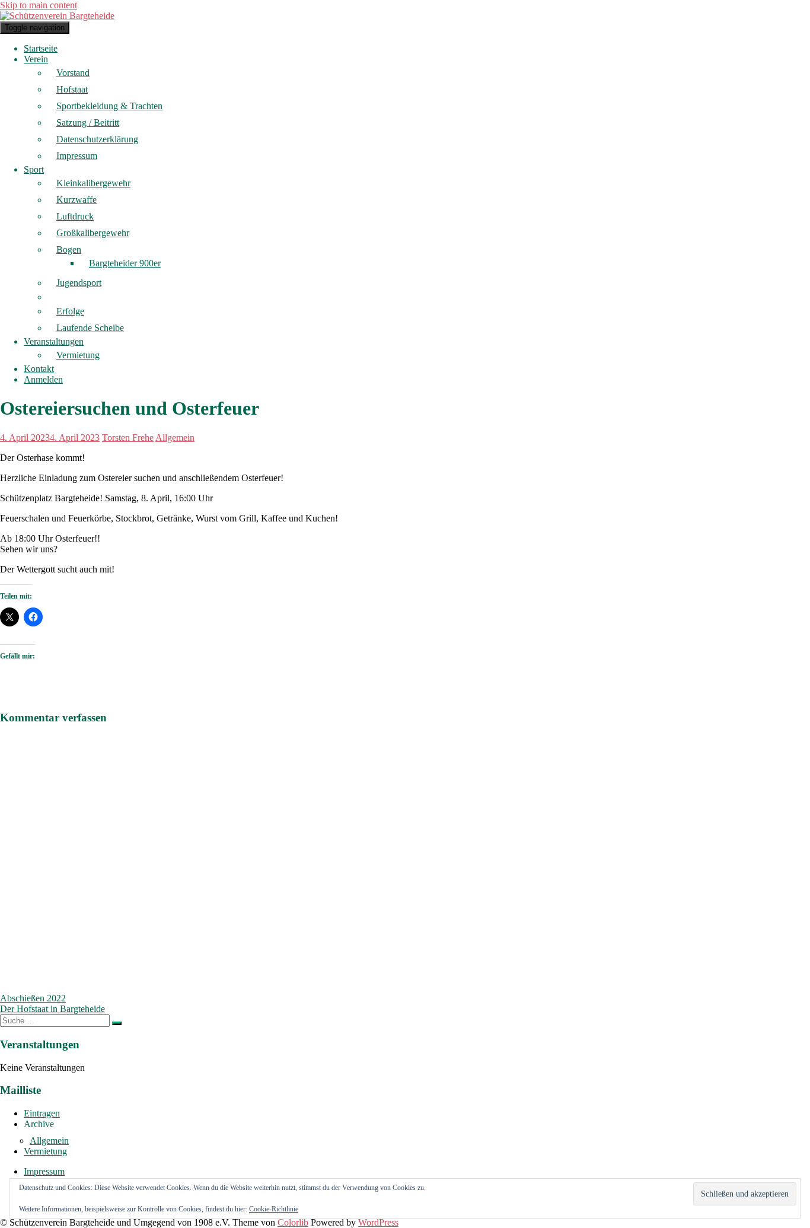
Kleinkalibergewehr (93, 183)
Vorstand (73, 73)
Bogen (68, 249)
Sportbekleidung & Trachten (109, 106)
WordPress (378, 1222)
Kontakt (39, 369)
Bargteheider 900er (125, 263)
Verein (36, 59)
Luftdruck (75, 216)
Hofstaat (72, 89)
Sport (34, 169)
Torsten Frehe (128, 437)
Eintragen (42, 1113)
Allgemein (174, 437)
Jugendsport (78, 283)
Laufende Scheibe (90, 328)
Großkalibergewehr (92, 233)
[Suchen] (117, 1023)
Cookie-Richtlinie (273, 1209)
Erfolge (70, 311)
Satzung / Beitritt (87, 122)
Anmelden (43, 379)
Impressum (76, 156)
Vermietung (78, 355)
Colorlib (293, 1222)
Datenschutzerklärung (97, 139)
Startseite (41, 48)
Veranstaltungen (54, 341)
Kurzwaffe (76, 200)
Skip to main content (38, 5)
